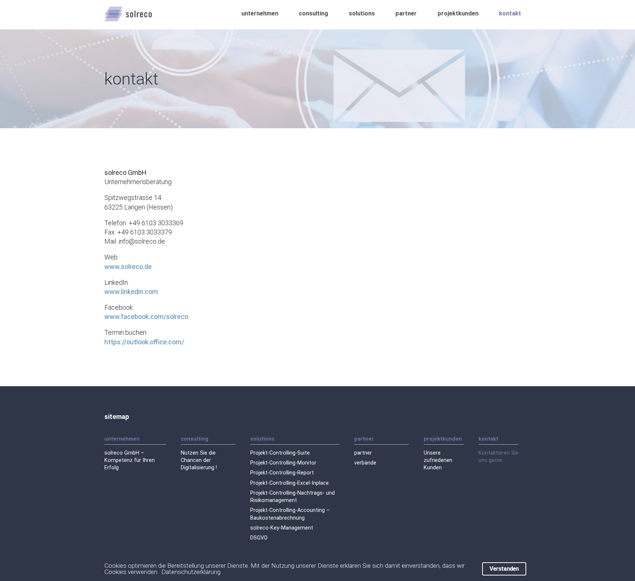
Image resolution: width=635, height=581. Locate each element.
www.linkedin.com (131, 291)
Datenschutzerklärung (190, 571)
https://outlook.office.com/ (144, 342)
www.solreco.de (128, 266)
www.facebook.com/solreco (146, 316)
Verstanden (504, 568)
